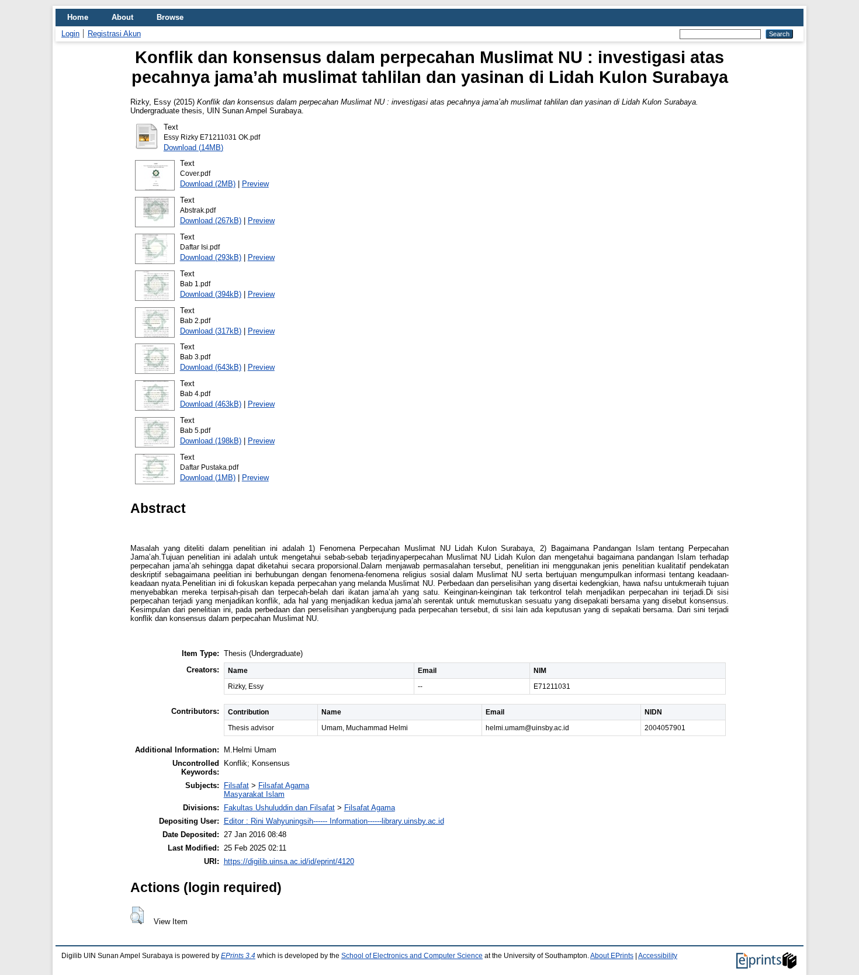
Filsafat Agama (283, 785)
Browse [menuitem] (170, 17)
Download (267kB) (210, 220)
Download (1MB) (207, 477)
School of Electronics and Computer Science (412, 955)
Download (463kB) (210, 404)
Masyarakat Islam (254, 794)
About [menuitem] (122, 17)
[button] (137, 915)
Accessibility (657, 955)
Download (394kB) (210, 294)
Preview (255, 183)
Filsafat (236, 785)
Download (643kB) (210, 367)
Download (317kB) (210, 331)
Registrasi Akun (114, 33)
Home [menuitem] (77, 17)
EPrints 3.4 (238, 955)
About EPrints (611, 955)
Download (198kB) (210, 440)
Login (70, 33)
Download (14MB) (193, 147)
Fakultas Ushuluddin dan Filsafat (279, 807)
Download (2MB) (207, 183)
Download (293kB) (210, 257)
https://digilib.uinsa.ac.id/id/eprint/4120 (289, 861)
